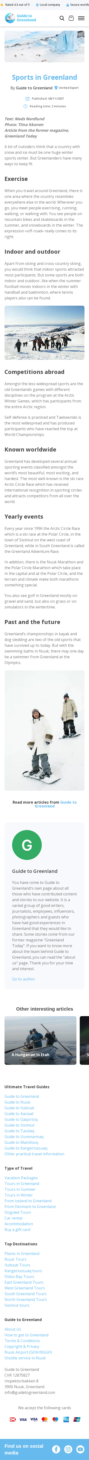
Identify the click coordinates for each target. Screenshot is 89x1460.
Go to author (23, 979)
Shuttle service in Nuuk (25, 1358)
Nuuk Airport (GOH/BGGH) (28, 1352)
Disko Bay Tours (19, 1276)
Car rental (13, 1218)
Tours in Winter (19, 1195)
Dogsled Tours (18, 1212)
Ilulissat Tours (17, 1265)
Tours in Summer (20, 1189)
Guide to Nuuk (17, 1102)
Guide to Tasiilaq (19, 1131)
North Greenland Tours (26, 1299)
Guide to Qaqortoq (21, 1119)
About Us (13, 1329)
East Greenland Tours (24, 1282)
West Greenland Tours (25, 1288)
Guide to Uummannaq (24, 1136)
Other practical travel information (34, 1154)
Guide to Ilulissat (19, 1108)
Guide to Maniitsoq (21, 1142)
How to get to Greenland (26, 1335)
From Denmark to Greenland (30, 1206)
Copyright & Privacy (22, 1346)
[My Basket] (71, 19)
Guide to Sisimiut (19, 1125)
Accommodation (19, 1223)
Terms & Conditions (22, 1340)
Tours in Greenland (22, 1183)
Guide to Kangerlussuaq (26, 1148)
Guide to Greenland (34, 88)
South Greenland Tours (26, 1293)
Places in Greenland (22, 1253)
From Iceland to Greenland (28, 1200)
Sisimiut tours (17, 1305)
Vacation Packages (21, 1177)
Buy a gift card (17, 1229)
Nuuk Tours (15, 1259)
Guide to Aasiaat (19, 1113)
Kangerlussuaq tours (23, 1270)
